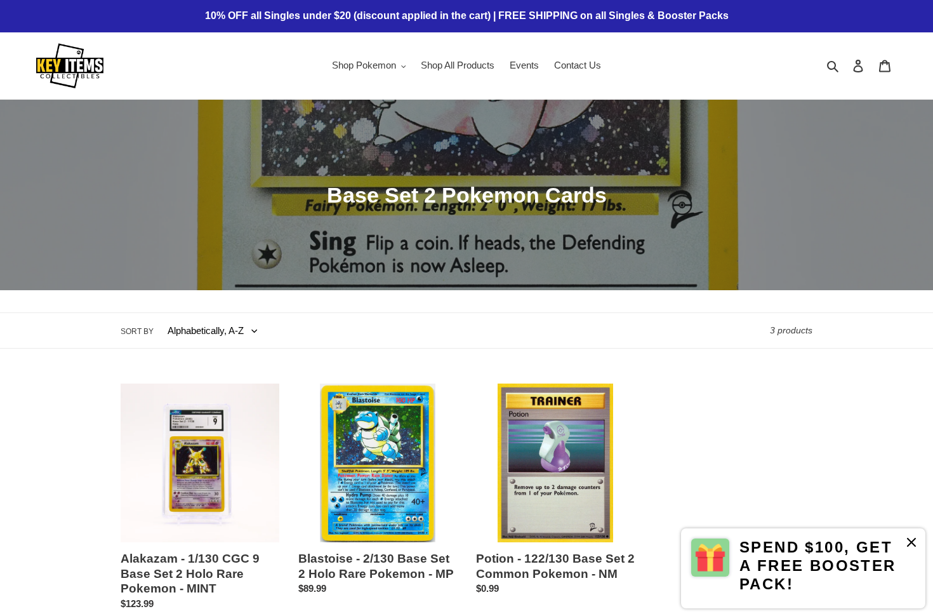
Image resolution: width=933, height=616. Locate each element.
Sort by (137, 331)
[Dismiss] (911, 544)
